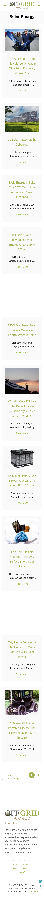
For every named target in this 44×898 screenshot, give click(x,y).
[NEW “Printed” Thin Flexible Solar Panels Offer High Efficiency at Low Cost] (22, 40)
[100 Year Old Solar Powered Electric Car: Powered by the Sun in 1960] (22, 702)
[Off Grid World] (22, 5)
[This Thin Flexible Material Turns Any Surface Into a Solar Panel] (22, 531)
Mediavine (33, 891)
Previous (9, 775)
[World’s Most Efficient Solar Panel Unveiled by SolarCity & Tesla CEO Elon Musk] (22, 381)
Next (16, 779)
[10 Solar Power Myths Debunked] (22, 119)
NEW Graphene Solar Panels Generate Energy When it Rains (22, 330)
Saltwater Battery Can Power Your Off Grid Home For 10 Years (22, 480)
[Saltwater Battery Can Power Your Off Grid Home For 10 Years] (22, 458)
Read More (22, 91)
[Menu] (4, 5)
